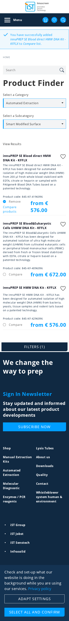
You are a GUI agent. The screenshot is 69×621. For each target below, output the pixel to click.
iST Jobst (17, 534)
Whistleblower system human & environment (49, 496)
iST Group (17, 525)
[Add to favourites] (63, 157)
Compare (15, 274)
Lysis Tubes (45, 448)
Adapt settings (34, 598)
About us (43, 457)
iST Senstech (20, 543)
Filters (34, 346)
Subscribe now (34, 426)
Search (61, 70)
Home (6, 57)
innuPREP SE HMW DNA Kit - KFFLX (29, 288)
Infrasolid (17, 551)
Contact (42, 484)
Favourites (54, 20)
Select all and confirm (34, 612)
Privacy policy (39, 589)
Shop (7, 448)
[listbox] (34, 103)
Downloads (45, 466)
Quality (42, 475)
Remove (15, 202)
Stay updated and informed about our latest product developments (34, 409)
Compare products (10, 209)
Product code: (12, 196)
